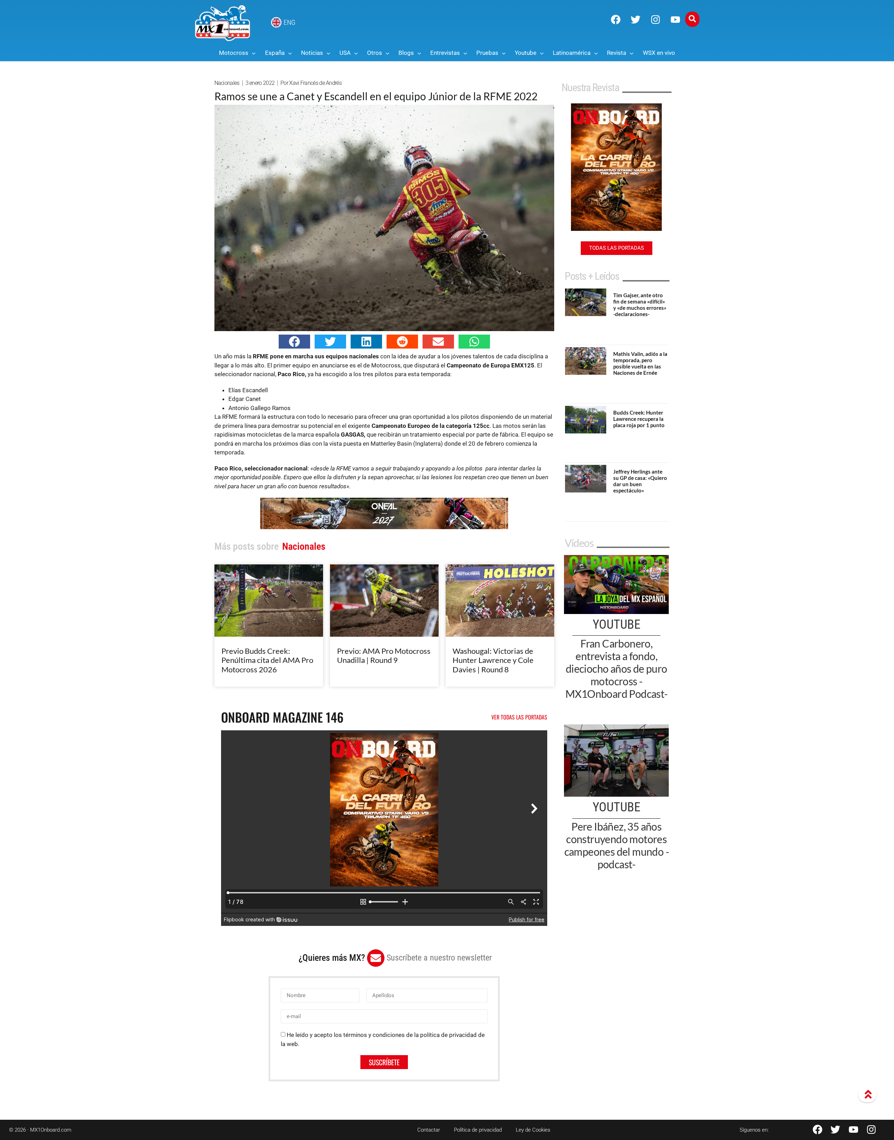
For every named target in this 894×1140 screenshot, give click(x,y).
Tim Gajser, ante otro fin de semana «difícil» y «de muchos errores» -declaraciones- (639, 304)
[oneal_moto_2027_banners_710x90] (384, 527)
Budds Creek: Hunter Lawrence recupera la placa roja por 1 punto (639, 418)
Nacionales (227, 83)
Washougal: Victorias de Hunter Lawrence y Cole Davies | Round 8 (493, 660)
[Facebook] (615, 19)
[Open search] (692, 19)
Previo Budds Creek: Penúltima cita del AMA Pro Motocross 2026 (267, 660)
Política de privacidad (478, 1130)
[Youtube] (675, 19)
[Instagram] (655, 19)
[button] (294, 342)
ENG (289, 22)
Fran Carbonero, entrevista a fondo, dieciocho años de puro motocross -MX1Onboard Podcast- (616, 668)
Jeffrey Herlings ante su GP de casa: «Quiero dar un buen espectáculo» (640, 481)
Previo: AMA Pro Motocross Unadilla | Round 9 (384, 655)
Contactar (428, 1130)
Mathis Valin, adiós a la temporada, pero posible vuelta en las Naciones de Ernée (640, 363)
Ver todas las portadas (519, 717)
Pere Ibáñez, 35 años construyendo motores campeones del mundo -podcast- (616, 845)
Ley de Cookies (533, 1130)
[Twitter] (635, 19)
